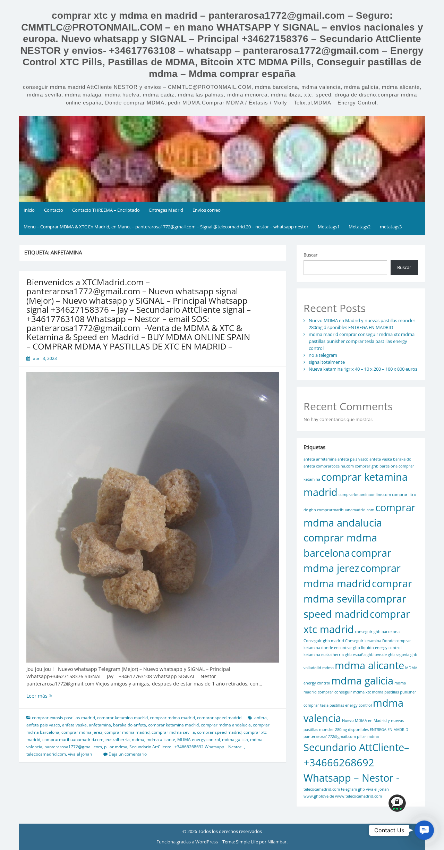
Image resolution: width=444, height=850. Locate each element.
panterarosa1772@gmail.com (73, 747)
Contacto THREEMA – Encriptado (106, 210)
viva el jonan (80, 754)
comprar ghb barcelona (376, 466)
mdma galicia (235, 739)
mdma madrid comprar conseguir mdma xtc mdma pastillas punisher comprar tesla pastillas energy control (362, 341)
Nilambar (277, 842)
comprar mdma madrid (172, 718)
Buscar (310, 255)
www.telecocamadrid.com (358, 796)
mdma (138, 739)
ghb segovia (398, 654)
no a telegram (323, 355)
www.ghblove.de (319, 796)
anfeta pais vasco (43, 725)
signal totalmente (327, 362)
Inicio (29, 210)
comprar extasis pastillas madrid (63, 718)
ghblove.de (377, 654)
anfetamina (100, 725)
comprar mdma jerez (81, 732)
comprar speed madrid (219, 718)
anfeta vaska (74, 725)
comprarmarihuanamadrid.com (72, 739)
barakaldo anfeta (129, 725)
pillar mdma (115, 747)
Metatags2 (359, 227)
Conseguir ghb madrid (324, 640)
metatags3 (391, 227)
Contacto (53, 210)
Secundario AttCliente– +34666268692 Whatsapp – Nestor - (186, 747)
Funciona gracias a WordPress (187, 842)
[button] (424, 830)
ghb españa (355, 654)
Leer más (71, 695)
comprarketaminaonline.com (365, 494)
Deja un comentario (128, 754)
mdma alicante (160, 739)
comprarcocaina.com (335, 466)
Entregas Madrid (166, 210)
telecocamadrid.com (46, 754)
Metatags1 (329, 227)
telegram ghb (353, 789)
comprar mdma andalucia (226, 725)
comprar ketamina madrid (122, 718)
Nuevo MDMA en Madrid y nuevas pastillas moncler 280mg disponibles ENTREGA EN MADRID (362, 323)
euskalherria (117, 739)
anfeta (260, 718)
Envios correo (207, 210)
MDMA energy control (198, 739)
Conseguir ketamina (363, 640)
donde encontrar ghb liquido (347, 647)
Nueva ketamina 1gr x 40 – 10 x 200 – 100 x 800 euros (363, 369)
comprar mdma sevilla (173, 732)
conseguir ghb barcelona (377, 631)
